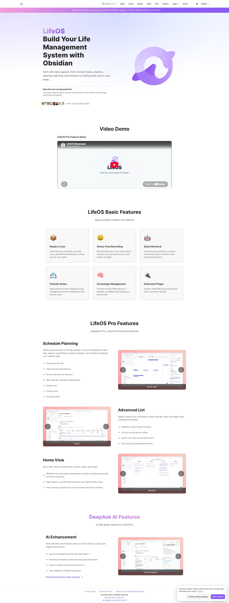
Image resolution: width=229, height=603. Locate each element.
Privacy (200, 591)
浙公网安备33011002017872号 (114, 600)
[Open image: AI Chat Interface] (150, 556)
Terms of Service (105, 591)
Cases (130, 4)
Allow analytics (217, 597)
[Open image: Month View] (152, 370)
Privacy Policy (90, 591)
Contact (165, 4)
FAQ (157, 4)
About (185, 4)
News (149, 4)
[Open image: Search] (77, 426)
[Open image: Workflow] (152, 473)
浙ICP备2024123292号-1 (114, 598)
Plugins (140, 4)
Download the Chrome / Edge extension (64, 577)
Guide (122, 4)
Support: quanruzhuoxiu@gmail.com (130, 591)
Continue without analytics (198, 597)
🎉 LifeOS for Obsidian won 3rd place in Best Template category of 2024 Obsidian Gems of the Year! (114, 10)
